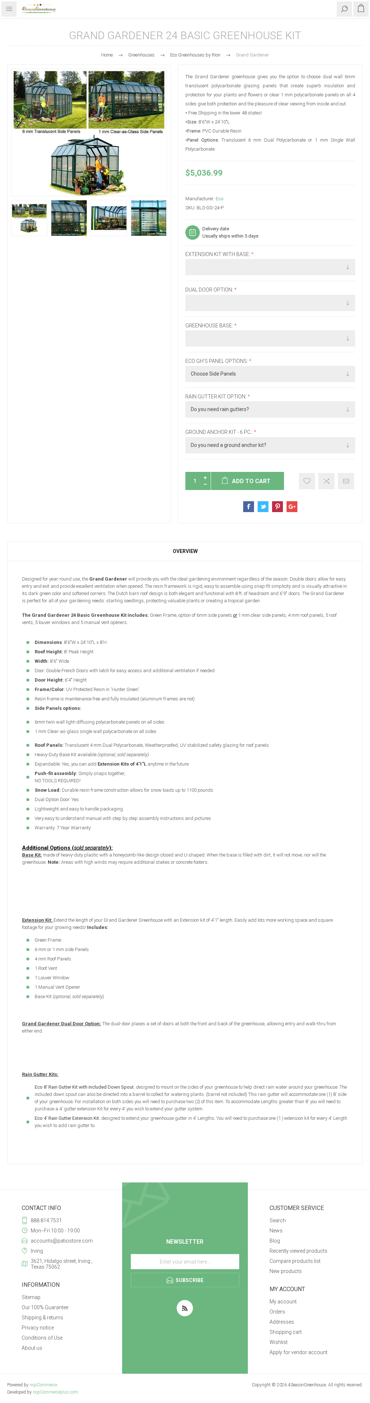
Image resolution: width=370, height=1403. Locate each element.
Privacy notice (38, 1328)
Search (278, 1220)
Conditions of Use (42, 1338)
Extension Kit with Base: (218, 254)
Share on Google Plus (292, 506)
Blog (275, 1241)
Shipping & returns (42, 1317)
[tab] (185, 551)
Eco (220, 198)
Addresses (282, 1322)
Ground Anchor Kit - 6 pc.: (219, 432)
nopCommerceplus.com (55, 1392)
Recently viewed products (298, 1251)
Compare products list (295, 1261)
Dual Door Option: (209, 290)
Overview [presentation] (185, 551)
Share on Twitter (263, 506)
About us (32, 1348)
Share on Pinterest (277, 506)
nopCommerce (43, 1384)
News (276, 1231)
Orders (277, 1312)
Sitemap (31, 1297)
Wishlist (279, 1342)
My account (283, 1301)
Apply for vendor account (298, 1352)
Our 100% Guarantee (45, 1307)
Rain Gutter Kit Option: (216, 396)
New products (286, 1271)
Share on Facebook (248, 506)
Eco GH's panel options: (217, 361)
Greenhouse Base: (209, 325)
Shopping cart (286, 1332)
